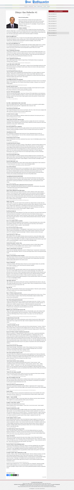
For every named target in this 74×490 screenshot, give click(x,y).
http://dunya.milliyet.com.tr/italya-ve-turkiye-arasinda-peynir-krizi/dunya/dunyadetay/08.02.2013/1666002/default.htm (20, 298)
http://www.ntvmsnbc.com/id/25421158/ (11, 291)
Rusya (9, 439)
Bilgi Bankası (39, 6)
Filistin (23, 205)
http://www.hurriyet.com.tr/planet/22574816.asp (12, 107)
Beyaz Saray (8, 392)
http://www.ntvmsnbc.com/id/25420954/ (11, 183)
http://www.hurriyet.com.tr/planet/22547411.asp (12, 57)
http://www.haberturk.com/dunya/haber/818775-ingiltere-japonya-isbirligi (14, 401)
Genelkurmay (21, 29)
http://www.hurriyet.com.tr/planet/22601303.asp (12, 308)
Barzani (33, 145)
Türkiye (7, 294)
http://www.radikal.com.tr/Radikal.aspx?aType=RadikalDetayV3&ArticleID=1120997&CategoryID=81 (18, 165)
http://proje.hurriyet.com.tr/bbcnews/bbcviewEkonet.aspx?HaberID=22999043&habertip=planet (17, 462)
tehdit (14, 374)
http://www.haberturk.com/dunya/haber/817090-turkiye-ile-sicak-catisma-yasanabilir (16, 376)
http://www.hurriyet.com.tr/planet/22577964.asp (12, 233)
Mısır (7, 80)
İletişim (48, 6)
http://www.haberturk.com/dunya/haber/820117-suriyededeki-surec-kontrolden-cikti (16, 112)
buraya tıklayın (29, 486)
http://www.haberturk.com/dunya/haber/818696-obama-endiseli (13, 395)
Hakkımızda (31, 6)
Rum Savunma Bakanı (10, 373)
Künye (35, 6)
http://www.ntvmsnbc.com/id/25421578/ (11, 323)
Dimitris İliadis (17, 373)
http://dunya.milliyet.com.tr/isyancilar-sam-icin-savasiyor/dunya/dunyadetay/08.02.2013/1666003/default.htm (19, 90)
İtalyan (44, 294)
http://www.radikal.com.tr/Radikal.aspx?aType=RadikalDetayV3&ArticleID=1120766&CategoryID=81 (18, 434)
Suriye (16, 82)
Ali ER (28, 14)
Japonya (7, 205)
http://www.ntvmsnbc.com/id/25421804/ (11, 130)
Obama (15, 392)
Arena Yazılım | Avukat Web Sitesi (40, 488)
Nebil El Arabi (39, 80)
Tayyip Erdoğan (43, 337)
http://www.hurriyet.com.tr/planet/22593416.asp (12, 279)
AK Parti (26, 430)
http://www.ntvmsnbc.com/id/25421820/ (11, 69)
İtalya (35, 294)
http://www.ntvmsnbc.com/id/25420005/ (11, 125)
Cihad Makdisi (25, 109)
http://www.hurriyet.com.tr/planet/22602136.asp (12, 266)
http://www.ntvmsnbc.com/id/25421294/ (11, 406)
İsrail (20, 394)
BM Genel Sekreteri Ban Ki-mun (12, 37)
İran (41, 438)
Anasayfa (26, 6)
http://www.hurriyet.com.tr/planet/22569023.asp (12, 344)
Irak (19, 168)
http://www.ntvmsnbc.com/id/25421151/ (11, 370)
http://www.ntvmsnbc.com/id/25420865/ (11, 359)
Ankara (38, 448)
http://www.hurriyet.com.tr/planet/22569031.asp (12, 136)
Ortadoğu (13, 204)
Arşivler (44, 6)
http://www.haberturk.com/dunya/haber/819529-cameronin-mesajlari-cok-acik (15, 330)
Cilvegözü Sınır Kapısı (23, 37)
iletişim (42, 486)
